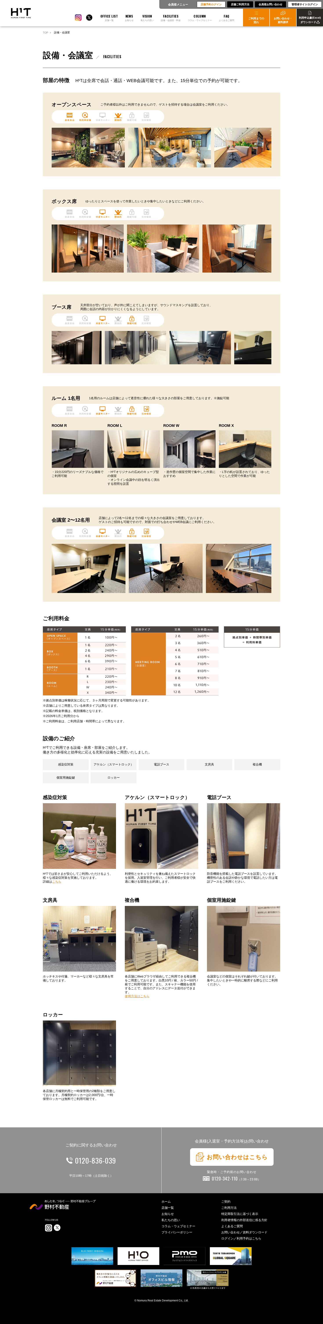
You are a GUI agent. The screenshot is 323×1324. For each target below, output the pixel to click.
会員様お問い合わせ (270, 4)
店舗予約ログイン (211, 4)
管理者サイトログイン (305, 4)
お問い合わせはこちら (237, 1157)
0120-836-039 (95, 1160)
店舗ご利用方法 (240, 4)
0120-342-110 (236, 1178)
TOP (45, 32)
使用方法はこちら (137, 996)
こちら (56, 881)
